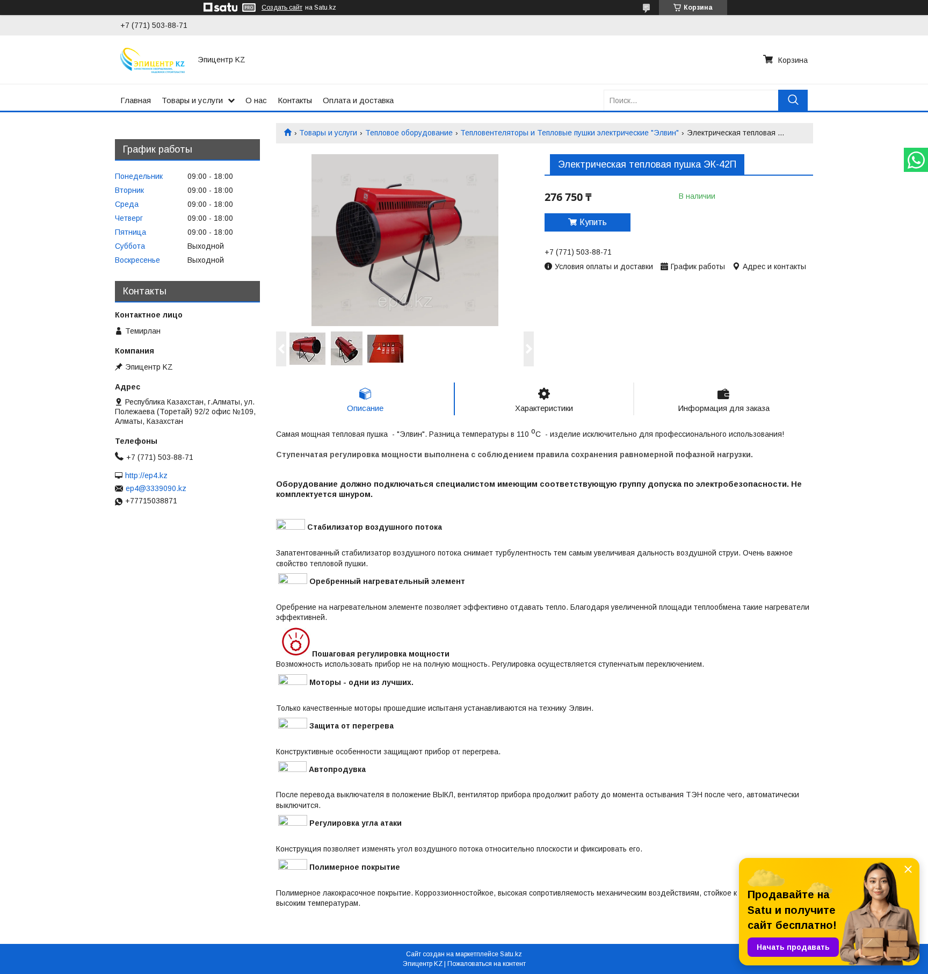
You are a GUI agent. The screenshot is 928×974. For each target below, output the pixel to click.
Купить (593, 222)
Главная (135, 100)
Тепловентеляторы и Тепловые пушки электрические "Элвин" (569, 132)
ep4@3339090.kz (156, 488)
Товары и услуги (192, 100)
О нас (256, 100)
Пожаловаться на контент (486, 964)
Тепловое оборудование (409, 132)
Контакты (295, 100)
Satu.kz (511, 954)
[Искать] (793, 100)
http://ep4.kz (146, 475)
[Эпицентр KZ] (152, 59)
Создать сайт (282, 7)
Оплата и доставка (358, 100)
